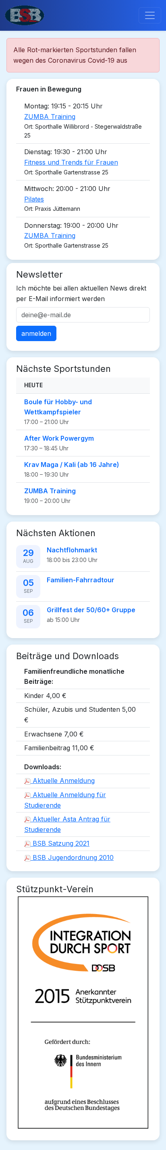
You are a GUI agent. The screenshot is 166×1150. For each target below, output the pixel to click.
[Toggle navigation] (150, 15)
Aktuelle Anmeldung (63, 781)
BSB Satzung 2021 (60, 843)
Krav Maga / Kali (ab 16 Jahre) (71, 464)
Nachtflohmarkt (72, 550)
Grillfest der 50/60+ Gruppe (91, 610)
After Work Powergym (59, 438)
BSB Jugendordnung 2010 (72, 857)
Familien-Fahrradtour (80, 580)
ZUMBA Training (49, 116)
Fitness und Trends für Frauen (71, 162)
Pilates (34, 199)
